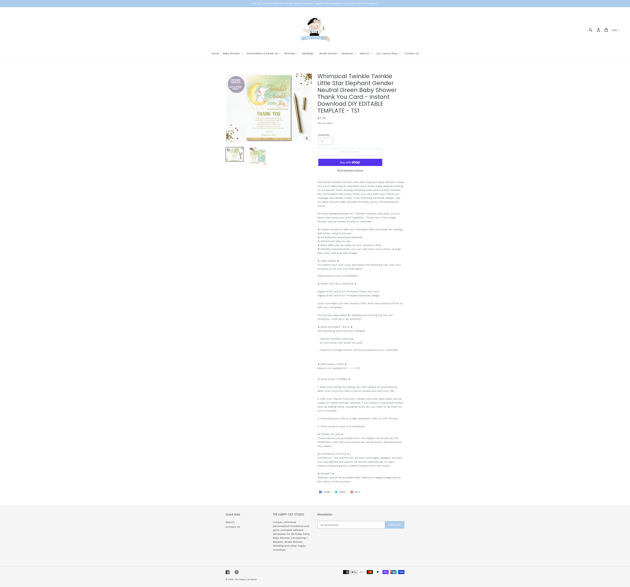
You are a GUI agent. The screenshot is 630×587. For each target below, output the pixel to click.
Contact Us (233, 526)
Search (230, 522)
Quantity (323, 134)
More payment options (350, 170)
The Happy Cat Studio (245, 579)
